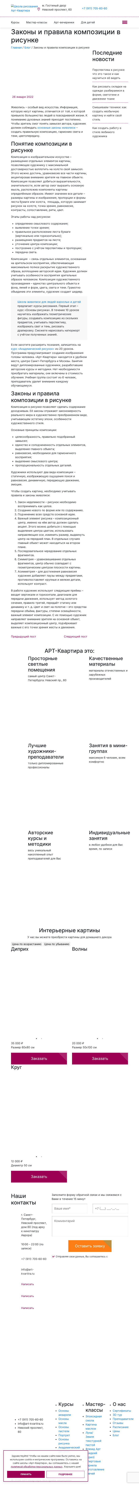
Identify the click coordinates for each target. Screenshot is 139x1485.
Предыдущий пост (23, 636)
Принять (26, 1474)
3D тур (117, 1414)
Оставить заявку (90, 1246)
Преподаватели (123, 1419)
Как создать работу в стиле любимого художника (106, 132)
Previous (8, 994)
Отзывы (118, 1423)
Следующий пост (75, 636)
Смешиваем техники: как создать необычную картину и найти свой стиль (109, 113)
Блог (116, 1435)
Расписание (120, 1427)
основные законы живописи (56, 127)
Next (130, 994)
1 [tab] (36, 1038)
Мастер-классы (36, 22)
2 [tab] (41, 1038)
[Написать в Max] (122, 8)
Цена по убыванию (56, 944)
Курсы (15, 22)
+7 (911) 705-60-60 (94, 8)
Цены (116, 1431)
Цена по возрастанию (26, 944)
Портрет (64, 1435)
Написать (27, 1284)
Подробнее (65, 1474)
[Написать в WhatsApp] (126, 8)
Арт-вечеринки (64, 22)
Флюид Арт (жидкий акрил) (93, 1453)
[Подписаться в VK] (13, 1440)
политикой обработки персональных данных (37, 1466)
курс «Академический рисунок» (32, 348)
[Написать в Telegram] (118, 8)
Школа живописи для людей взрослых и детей (49, 301)
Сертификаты (122, 1410)
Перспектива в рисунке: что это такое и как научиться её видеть (108, 74)
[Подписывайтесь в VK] (113, 8)
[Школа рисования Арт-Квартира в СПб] (25, 8)
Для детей (88, 22)
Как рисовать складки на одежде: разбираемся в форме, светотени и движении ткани (109, 92)
